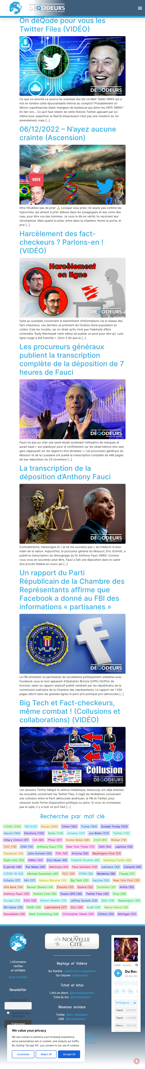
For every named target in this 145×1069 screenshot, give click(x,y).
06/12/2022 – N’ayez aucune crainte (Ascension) (67, 133)
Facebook (14, 853)
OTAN (86, 873)
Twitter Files (97, 893)
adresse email (18, 999)
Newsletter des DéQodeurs (20, 1014)
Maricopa (58, 866)
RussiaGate (14, 914)
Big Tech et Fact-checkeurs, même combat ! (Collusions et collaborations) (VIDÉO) (69, 711)
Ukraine (76, 833)
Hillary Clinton (16, 840)
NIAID (34, 907)
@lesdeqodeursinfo (82, 993)
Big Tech (80, 880)
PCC (68, 873)
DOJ (77, 907)
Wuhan (118, 840)
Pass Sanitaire (84, 866)
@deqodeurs (80, 975)
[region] (46, 1043)
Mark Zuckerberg (44, 914)
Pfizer (55, 840)
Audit (93, 907)
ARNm (35, 860)
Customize (23, 1054)
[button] (140, 8)
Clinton (106, 914)
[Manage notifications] (137, 1061)
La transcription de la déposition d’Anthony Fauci (65, 472)
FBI (31, 826)
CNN (26, 846)
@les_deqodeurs (77, 1014)
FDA (62, 853)
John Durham (39, 853)
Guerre (85, 887)
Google (12, 900)
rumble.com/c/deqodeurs (80, 971)
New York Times (80, 846)
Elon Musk (57, 860)
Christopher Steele (78, 914)
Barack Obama (40, 887)
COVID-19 (13, 873)
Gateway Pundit (117, 860)
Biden (55, 833)
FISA (30, 900)
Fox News (35, 866)
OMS (104, 846)
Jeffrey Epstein (84, 900)
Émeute (65, 887)
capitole (124, 846)
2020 (100, 840)
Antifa (127, 887)
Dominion (106, 887)
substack (110, 866)
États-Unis (14, 860)
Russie (49, 826)
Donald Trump (114, 826)
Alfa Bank (13, 887)
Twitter (121, 833)
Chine (69, 826)
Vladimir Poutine (85, 860)
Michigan (127, 914)
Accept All (69, 1054)
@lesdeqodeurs (81, 997)
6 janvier (13, 866)
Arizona (80, 853)
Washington (129, 900)
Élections (34, 833)
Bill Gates (13, 907)
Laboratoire (56, 907)
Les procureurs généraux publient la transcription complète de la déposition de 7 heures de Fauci (71, 359)
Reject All (46, 1054)
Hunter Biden (78, 840)
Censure (132, 866)
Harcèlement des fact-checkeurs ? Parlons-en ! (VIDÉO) (61, 242)
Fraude (127, 873)
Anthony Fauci (49, 846)
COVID (12, 826)
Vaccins (100, 880)
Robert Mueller (53, 900)
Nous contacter (18, 977)
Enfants (12, 880)
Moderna (106, 873)
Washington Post (106, 853)
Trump (89, 826)
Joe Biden (99, 833)
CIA (38, 840)
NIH (29, 880)
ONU (107, 900)
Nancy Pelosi (116, 907)
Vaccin (12, 833)
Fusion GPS (71, 893)
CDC (10, 846)
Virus (119, 893)
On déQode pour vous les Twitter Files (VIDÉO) (62, 24)
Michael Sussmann (42, 873)
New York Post (126, 880)
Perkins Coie (45, 893)
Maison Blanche (53, 880)
